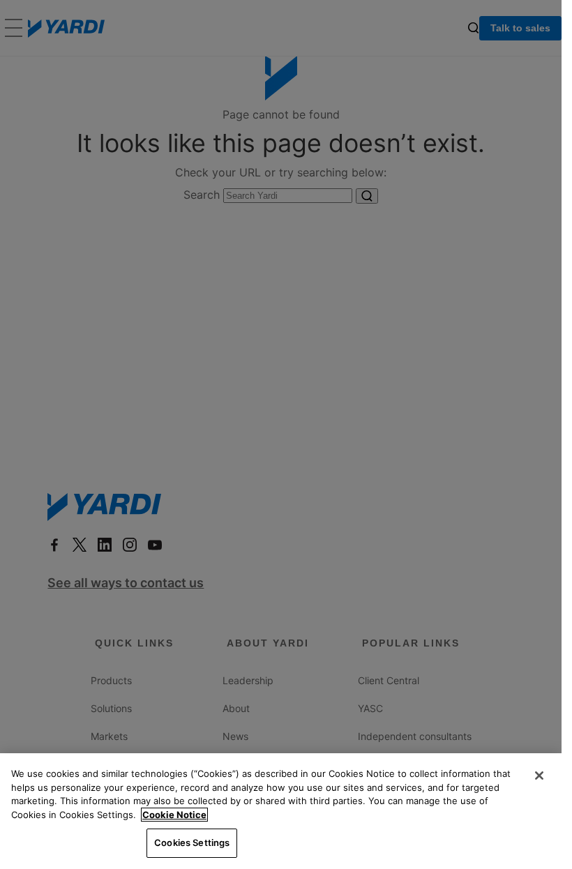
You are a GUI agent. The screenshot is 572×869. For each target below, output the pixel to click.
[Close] (539, 775)
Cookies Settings (191, 842)
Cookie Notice (174, 814)
